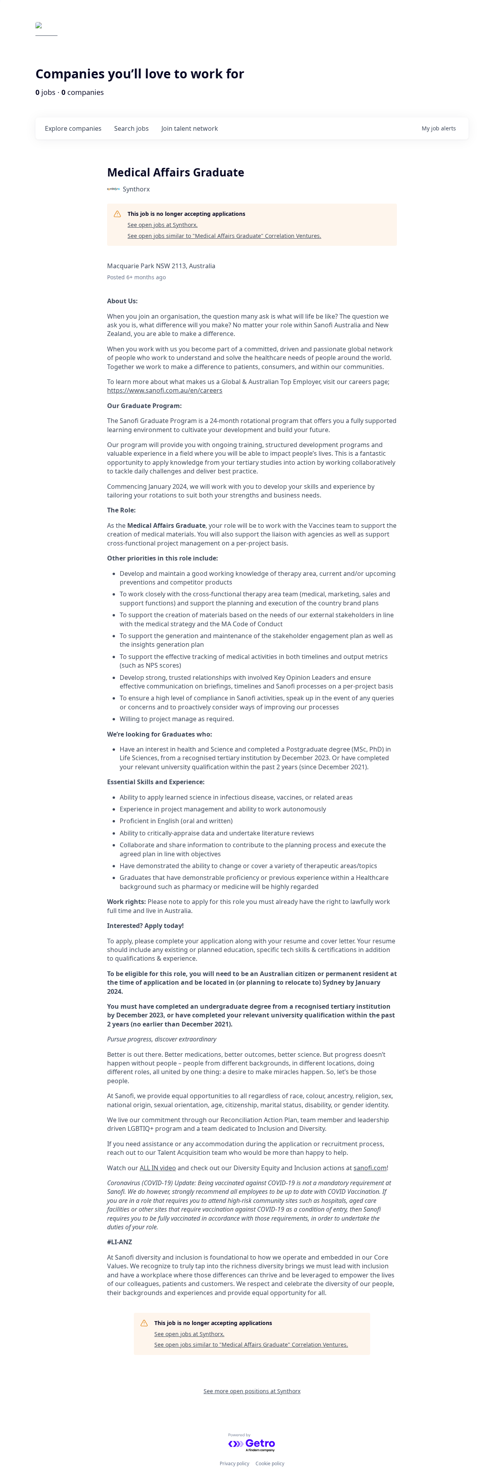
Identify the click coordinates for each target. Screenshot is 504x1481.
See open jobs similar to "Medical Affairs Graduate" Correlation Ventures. (224, 235)
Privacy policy (234, 1463)
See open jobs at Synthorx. (163, 224)
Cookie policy (270, 1463)
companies (73, 128)
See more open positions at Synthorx (252, 1391)
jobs (131, 128)
